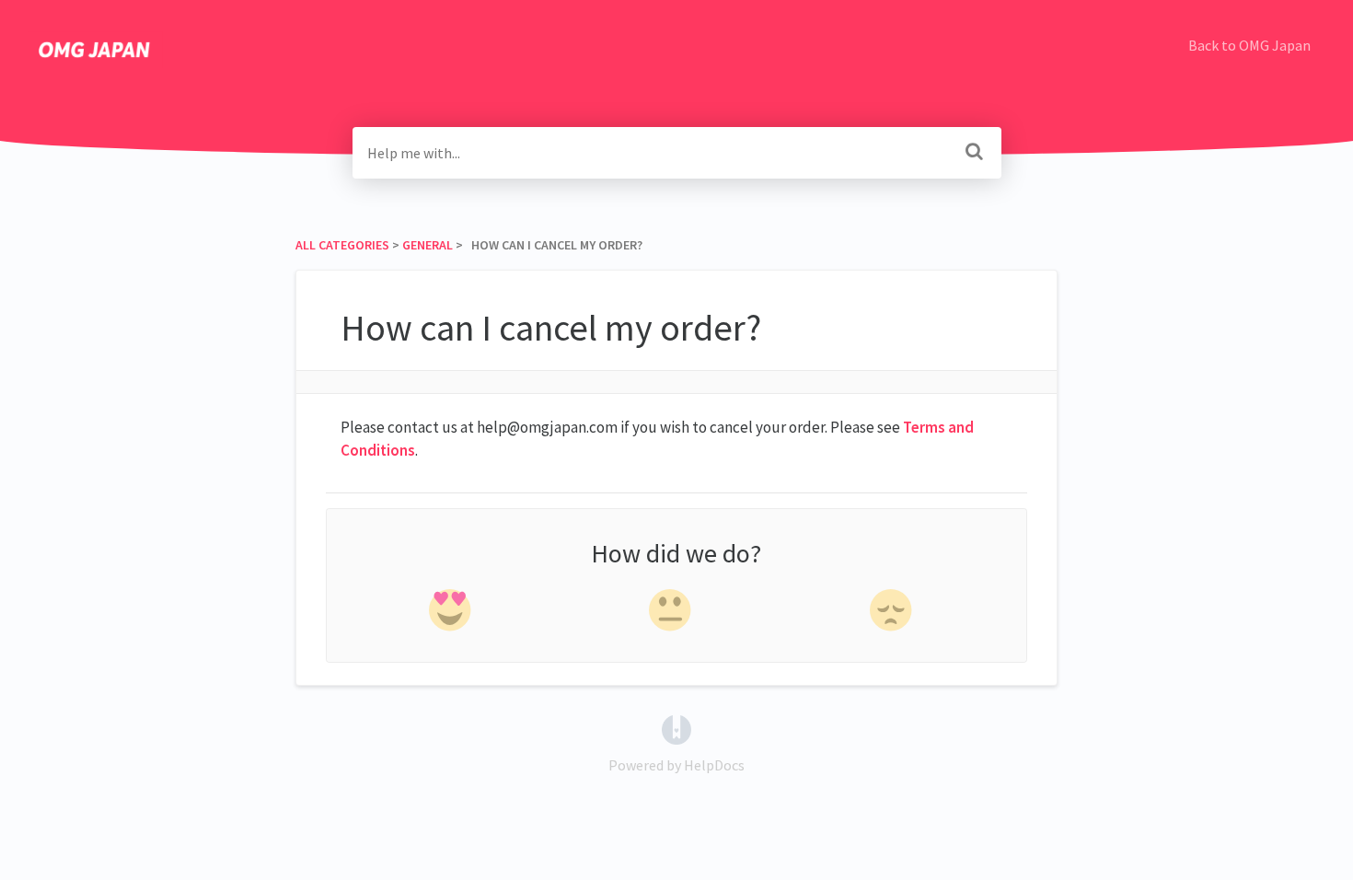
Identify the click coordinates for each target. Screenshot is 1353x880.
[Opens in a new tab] (676, 728)
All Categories (342, 245)
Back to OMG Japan (1249, 45)
